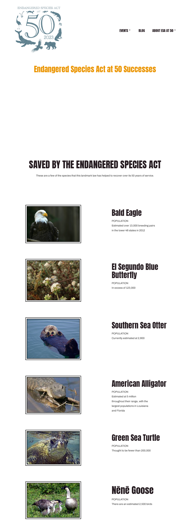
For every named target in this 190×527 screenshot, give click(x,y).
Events (123, 30)
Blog (142, 30)
